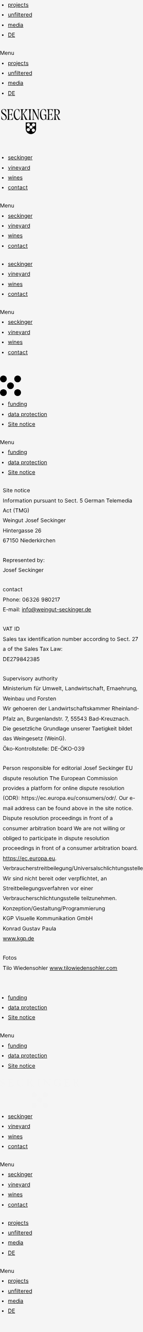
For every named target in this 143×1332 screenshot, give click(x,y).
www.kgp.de (18, 938)
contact (18, 187)
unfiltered (20, 14)
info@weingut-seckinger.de (56, 609)
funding (17, 404)
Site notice (21, 424)
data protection (27, 414)
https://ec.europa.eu (29, 858)
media (15, 25)
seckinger (20, 157)
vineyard (19, 167)
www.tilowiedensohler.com (83, 968)
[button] (71, 53)
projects (18, 5)
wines (15, 177)
